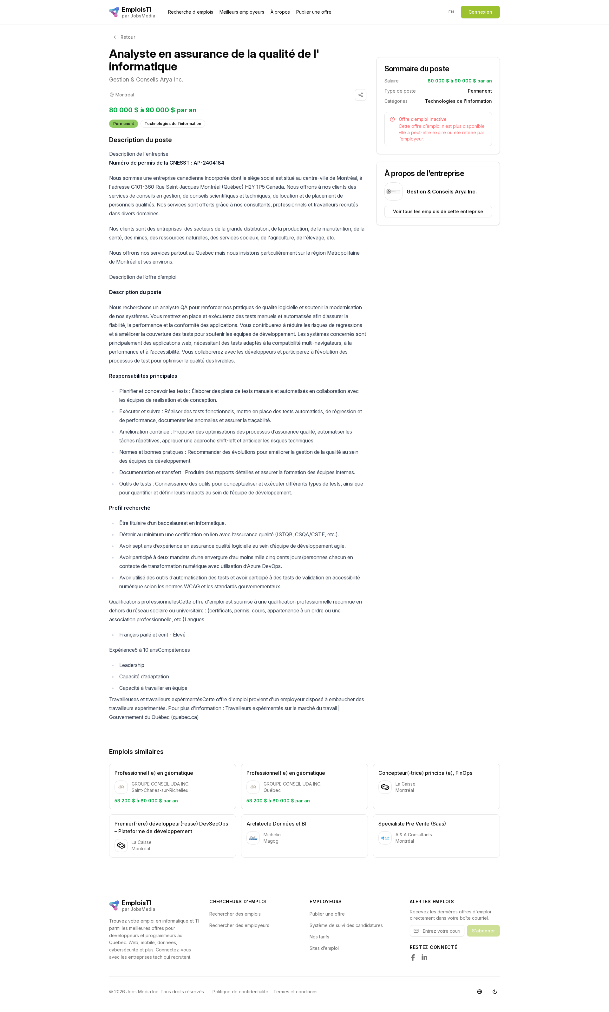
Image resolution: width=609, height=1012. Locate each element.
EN (451, 12)
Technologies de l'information (173, 123)
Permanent (123, 123)
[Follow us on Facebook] (413, 957)
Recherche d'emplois (190, 12)
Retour (128, 37)
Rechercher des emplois (235, 914)
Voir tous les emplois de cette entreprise (438, 211)
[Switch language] (480, 992)
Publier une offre (313, 12)
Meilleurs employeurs (241, 12)
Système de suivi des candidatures (346, 925)
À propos (280, 12)
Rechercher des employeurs (239, 925)
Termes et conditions (295, 991)
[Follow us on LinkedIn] (424, 957)
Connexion (480, 12)
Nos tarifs (319, 936)
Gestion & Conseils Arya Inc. (146, 79)
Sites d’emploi (324, 948)
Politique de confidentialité (240, 991)
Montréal (124, 94)
